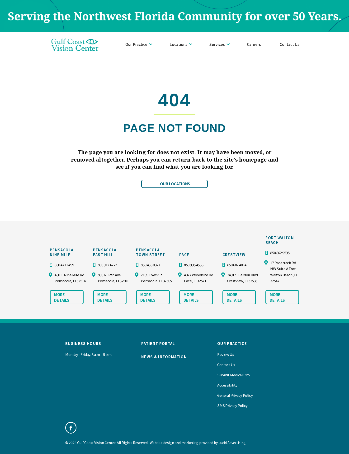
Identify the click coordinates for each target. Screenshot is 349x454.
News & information (164, 356)
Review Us (225, 354)
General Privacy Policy (235, 395)
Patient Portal (158, 343)
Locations (178, 44)
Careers (254, 44)
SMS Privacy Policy (232, 405)
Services (217, 44)
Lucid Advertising (232, 442)
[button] (150, 44)
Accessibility (227, 384)
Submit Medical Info (233, 374)
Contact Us (289, 44)
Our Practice (136, 44)
